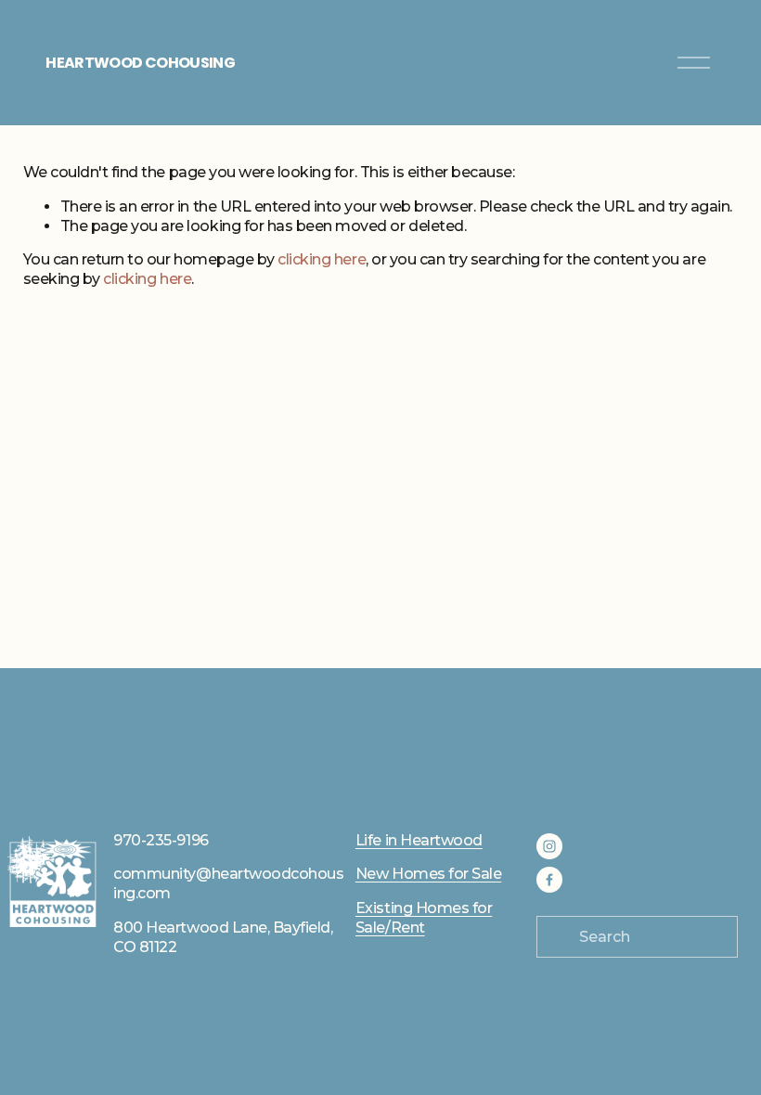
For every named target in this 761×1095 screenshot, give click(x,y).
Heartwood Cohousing (140, 62)
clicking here (321, 259)
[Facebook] (549, 880)
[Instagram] (549, 846)
